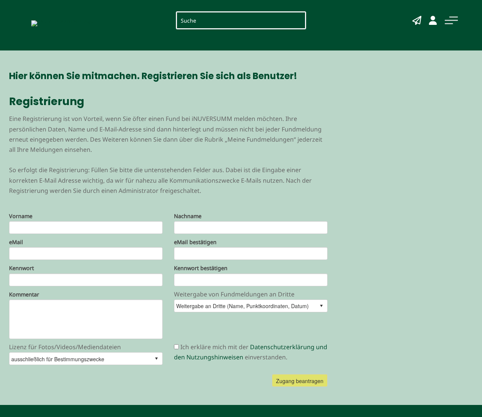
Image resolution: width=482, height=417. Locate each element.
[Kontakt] (416, 20)
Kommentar (24, 294)
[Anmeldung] (433, 20)
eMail (16, 242)
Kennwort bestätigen (200, 268)
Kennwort (21, 268)
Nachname (187, 216)
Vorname (20, 216)
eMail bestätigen (195, 242)
